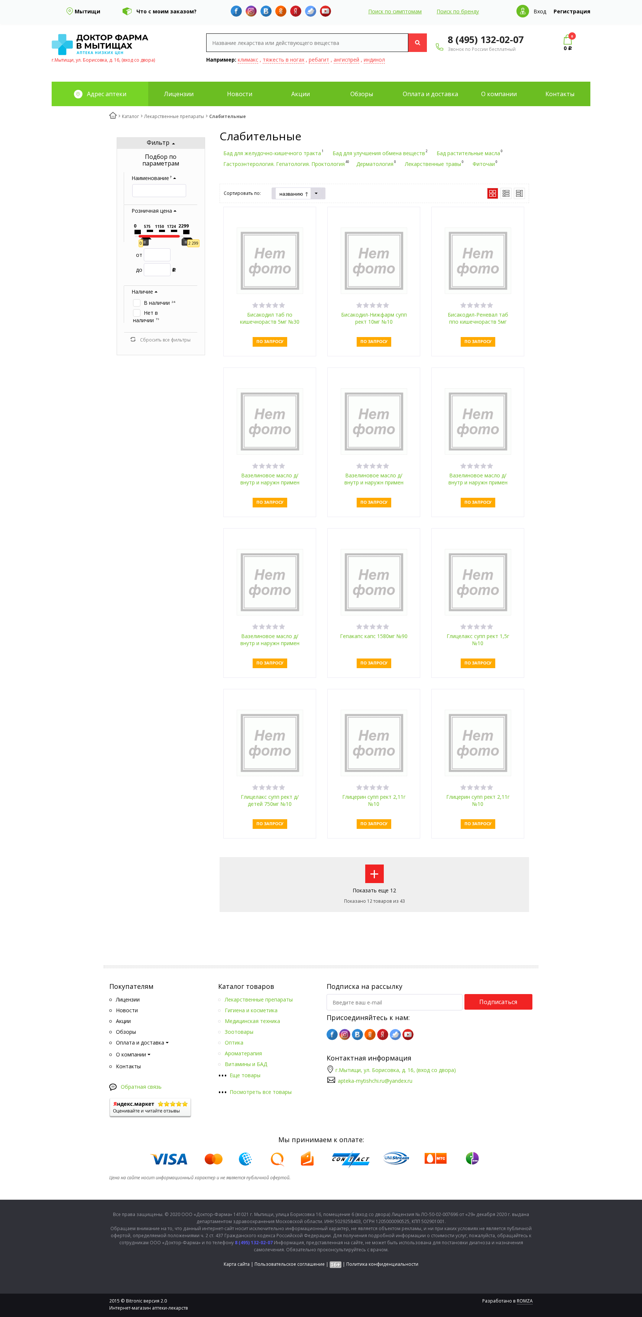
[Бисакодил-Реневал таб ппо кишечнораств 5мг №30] (478, 260)
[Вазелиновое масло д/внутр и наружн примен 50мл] (270, 581)
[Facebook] (236, 11)
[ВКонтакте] (266, 11)
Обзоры (361, 94)
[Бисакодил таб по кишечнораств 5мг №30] (270, 260)
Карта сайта (237, 1264)
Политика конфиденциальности (382, 1264)
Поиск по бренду (458, 11)
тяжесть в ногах (283, 59)
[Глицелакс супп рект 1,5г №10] (478, 581)
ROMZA (525, 1301)
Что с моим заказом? (166, 11)
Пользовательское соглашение (289, 1264)
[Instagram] (251, 11)
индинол (374, 59)
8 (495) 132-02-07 (485, 39)
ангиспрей (346, 59)
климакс (248, 59)
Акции (300, 94)
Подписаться (498, 1002)
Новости (239, 94)
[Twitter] (310, 11)
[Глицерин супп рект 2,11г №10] (374, 742)
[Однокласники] (280, 11)
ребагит (319, 59)
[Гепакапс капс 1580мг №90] (374, 581)
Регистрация (572, 11)
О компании (499, 94)
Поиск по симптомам (395, 11)
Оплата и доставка (430, 94)
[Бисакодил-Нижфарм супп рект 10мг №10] (374, 260)
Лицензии (179, 94)
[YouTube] (325, 11)
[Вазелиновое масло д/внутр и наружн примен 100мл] (270, 420)
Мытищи (87, 11)
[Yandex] (295, 11)
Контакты (559, 94)
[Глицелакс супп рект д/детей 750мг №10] (270, 742)
